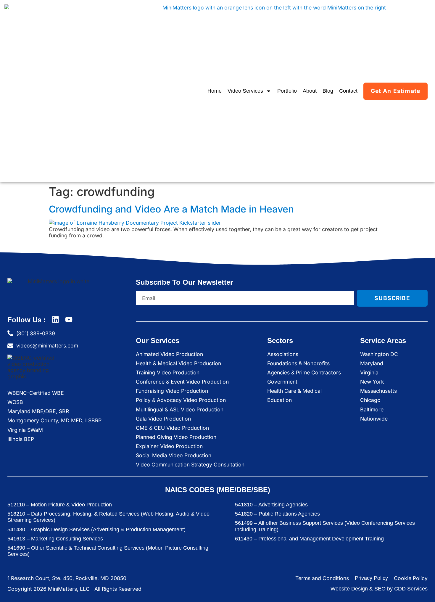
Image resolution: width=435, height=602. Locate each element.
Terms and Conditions (322, 578)
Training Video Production (167, 372)
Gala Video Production (163, 419)
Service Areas (383, 341)
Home (214, 91)
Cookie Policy (411, 578)
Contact (348, 91)
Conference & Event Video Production (182, 382)
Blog (328, 91)
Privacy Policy (371, 578)
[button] (421, 588)
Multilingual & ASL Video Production (179, 409)
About (310, 91)
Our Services (157, 341)
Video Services (245, 91)
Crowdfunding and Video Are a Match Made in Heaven (171, 209)
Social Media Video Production (173, 455)
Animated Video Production (169, 354)
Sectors (280, 341)
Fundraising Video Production (172, 391)
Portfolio (287, 91)
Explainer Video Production (169, 446)
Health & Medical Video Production (178, 363)
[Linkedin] (55, 319)
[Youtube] (68, 319)
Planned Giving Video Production (176, 437)
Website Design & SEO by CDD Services (379, 589)
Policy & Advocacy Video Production (181, 400)
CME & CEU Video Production (172, 428)
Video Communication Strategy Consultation (190, 464)
